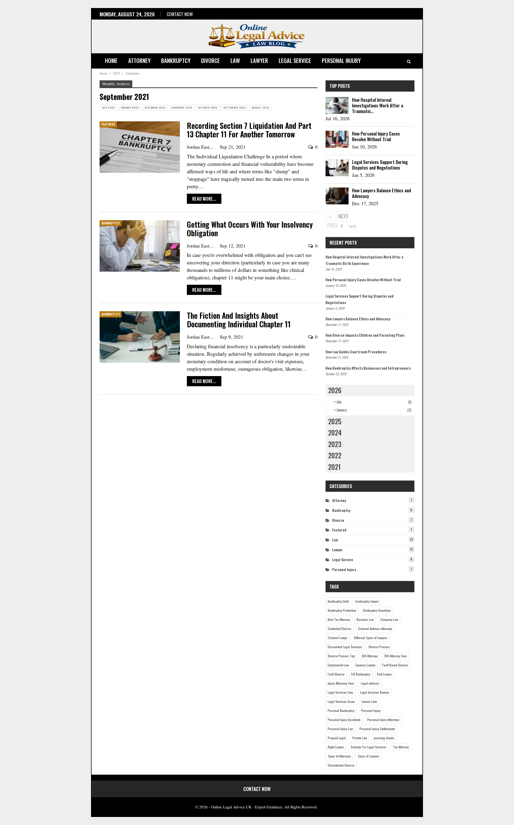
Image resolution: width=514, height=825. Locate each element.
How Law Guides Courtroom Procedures (356, 351)
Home (111, 60)
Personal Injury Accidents (344, 719)
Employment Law (338, 665)
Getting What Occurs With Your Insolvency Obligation (250, 228)
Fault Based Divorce (395, 665)
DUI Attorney (370, 656)
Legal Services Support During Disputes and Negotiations (380, 165)
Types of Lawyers (368, 756)
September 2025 (234, 108)
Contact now (180, 14)
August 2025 (260, 108)
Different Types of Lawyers (370, 637)
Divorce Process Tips (341, 656)
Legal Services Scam (341, 701)
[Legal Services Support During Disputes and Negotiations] (337, 167)
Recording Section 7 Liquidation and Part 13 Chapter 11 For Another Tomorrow (249, 130)
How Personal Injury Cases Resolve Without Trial (376, 136)
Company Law (389, 619)
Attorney (139, 60)
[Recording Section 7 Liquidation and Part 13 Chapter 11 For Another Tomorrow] (140, 147)
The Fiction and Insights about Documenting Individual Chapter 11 (239, 319)
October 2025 (207, 108)
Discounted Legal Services (345, 646)
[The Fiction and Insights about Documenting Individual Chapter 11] (140, 337)
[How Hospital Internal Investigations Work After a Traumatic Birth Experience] (337, 105)
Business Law (365, 619)
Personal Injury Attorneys (383, 719)
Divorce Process (379, 646)
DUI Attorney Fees (395, 656)
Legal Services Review (374, 692)
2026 (334, 390)
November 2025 (181, 108)
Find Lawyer (384, 674)
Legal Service (295, 60)
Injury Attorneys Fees (341, 683)
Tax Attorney (401, 747)
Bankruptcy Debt (338, 601)
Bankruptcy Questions (377, 610)
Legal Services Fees (340, 692)
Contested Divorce (339, 628)
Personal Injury (341, 60)
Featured (108, 124)
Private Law (359, 738)
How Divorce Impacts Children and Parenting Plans (365, 335)
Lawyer (259, 60)
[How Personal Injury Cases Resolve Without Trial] (337, 139)
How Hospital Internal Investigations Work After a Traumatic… (377, 105)
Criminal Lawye (337, 637)
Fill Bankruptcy (360, 674)
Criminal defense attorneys (375, 628)
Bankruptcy (175, 60)
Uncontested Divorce (341, 765)
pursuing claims (384, 738)
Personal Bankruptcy (341, 710)
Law (235, 60)
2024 (335, 432)
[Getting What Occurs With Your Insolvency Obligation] (140, 246)
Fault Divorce (336, 674)
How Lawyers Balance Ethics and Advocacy (381, 193)
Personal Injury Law (340, 728)
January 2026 (130, 108)
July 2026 (108, 108)
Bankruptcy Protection (342, 610)
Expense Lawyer (366, 665)
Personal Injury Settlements (377, 728)
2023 (334, 444)
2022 (334, 455)
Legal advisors (370, 683)
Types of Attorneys (339, 756)
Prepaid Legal (337, 738)
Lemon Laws (369, 701)
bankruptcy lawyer (367, 601)
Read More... (204, 198)
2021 (334, 467)
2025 (334, 421)
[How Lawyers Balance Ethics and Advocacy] (337, 196)
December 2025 (155, 108)
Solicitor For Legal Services (368, 747)
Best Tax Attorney (339, 619)
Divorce (210, 60)
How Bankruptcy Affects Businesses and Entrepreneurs (368, 368)
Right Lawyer (336, 747)
